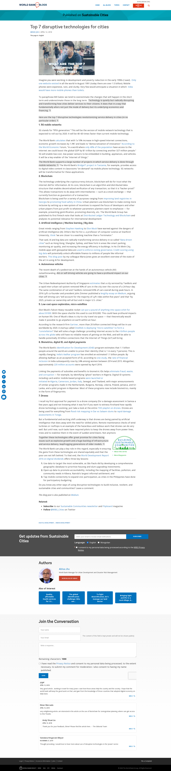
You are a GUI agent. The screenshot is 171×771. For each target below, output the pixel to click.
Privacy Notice (63, 663)
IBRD (39, 768)
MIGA (53, 768)
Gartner (74, 324)
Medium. (75, 494)
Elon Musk (92, 228)
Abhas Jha (34, 32)
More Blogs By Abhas (69, 578)
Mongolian (105, 542)
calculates (60, 140)
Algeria (53, 381)
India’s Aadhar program (68, 354)
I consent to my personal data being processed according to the (111, 549)
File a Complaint (146, 761)
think (52, 235)
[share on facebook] (4, 377)
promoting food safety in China (66, 201)
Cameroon (63, 381)
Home (97, 5)
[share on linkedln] (4, 386)
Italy (80, 381)
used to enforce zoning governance (94, 249)
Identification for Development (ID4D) (75, 347)
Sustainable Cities (95, 15)
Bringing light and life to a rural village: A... (125, 597)
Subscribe (137, 536)
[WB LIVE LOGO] (138, 5)
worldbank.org (143, 1)
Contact (126, 5)
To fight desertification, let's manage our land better (100, 597)
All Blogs (107, 5)
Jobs (53, 761)
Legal (21, 761)
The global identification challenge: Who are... (73, 597)
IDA (44, 768)
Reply (131, 696)
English (41, 35)
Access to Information (43, 761)
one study (102, 357)
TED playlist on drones (109, 408)
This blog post (55, 256)
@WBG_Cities (57, 509)
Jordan (73, 381)
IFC (48, 768)
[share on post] (4, 382)
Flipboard (107, 506)
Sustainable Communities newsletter (79, 506)
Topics (116, 5)
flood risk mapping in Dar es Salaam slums (92, 411)
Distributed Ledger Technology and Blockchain (107, 215)
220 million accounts (64, 364)
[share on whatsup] (4, 391)
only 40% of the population (98, 147)
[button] (149, 6)
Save (43, 675)
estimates (95, 283)
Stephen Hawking (74, 228)
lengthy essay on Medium (113, 293)
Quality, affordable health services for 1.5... (49, 597)
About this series (120, 452)
